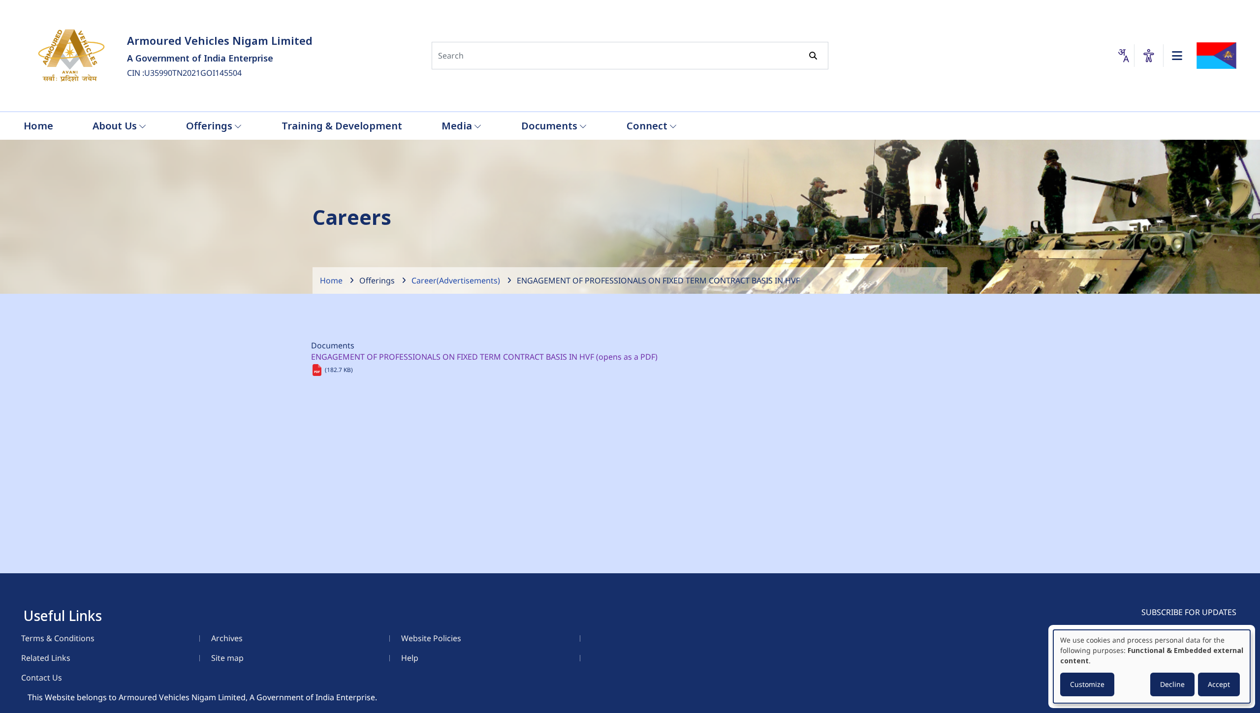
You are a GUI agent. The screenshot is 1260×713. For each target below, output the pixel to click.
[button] (1148, 55)
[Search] (813, 55)
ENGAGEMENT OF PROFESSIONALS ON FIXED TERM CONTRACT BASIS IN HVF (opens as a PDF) (484, 356)
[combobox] (1123, 55)
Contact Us (41, 677)
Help (409, 657)
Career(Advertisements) (455, 280)
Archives (227, 638)
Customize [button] (1087, 684)
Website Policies (431, 638)
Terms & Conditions (57, 638)
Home (331, 280)
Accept (1219, 684)
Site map (227, 657)
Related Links (45, 657)
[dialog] (1151, 666)
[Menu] (1177, 55)
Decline (1172, 684)
